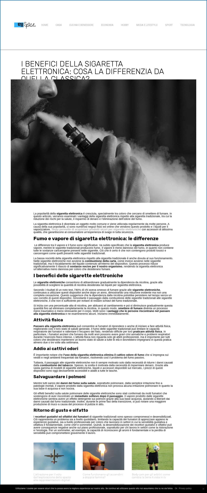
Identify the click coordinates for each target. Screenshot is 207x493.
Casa (59, 25)
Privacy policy (185, 488)
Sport (169, 25)
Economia (107, 25)
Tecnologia (187, 25)
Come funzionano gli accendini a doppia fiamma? (103, 476)
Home (44, 25)
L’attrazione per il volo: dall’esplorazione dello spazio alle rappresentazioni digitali (52, 477)
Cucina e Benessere (81, 25)
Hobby (125, 25)
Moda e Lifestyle (147, 25)
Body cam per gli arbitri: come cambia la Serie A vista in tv (151, 476)
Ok (176, 488)
